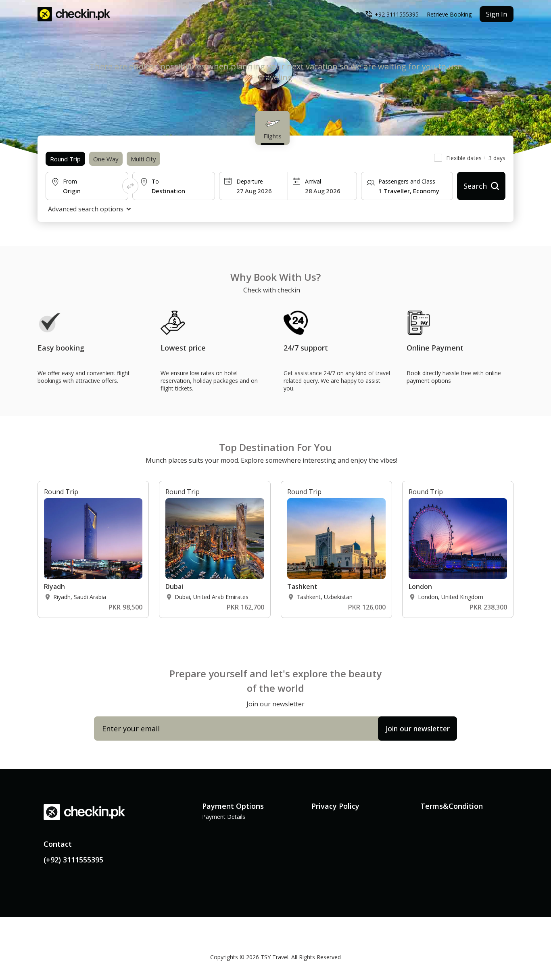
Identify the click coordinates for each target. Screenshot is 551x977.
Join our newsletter (418, 728)
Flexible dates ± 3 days (475, 158)
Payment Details (223, 816)
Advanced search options (85, 209)
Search (475, 186)
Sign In (496, 14)
